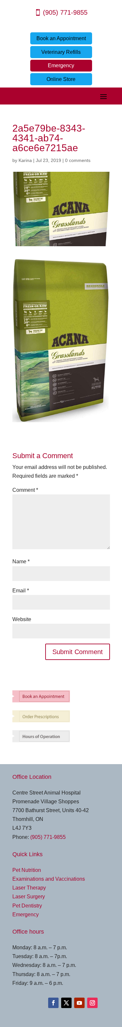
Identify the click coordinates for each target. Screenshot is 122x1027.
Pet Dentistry (27, 905)
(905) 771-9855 (65, 12)
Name (21, 561)
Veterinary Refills (61, 52)
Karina (25, 160)
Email (20, 590)
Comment (25, 490)
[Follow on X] (66, 1003)
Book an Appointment (61, 38)
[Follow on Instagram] (92, 1003)
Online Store (61, 79)
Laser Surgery (28, 896)
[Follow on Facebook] (53, 1003)
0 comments (77, 160)
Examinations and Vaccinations (48, 879)
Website (21, 619)
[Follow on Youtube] (79, 1003)
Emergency (61, 65)
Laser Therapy (29, 888)
